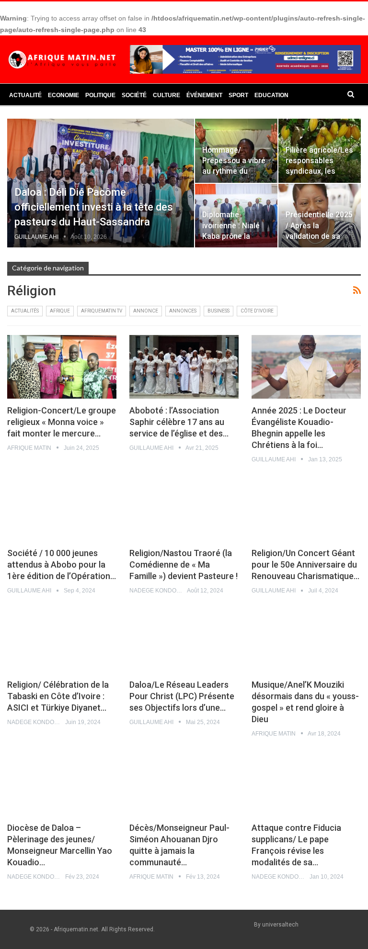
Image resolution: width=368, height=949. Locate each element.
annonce (145, 310)
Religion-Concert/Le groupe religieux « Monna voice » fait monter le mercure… (61, 421)
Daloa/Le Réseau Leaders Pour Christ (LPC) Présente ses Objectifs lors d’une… (181, 696)
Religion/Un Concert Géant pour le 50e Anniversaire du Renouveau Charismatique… (305, 564)
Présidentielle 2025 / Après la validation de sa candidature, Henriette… (319, 236)
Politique (100, 95)
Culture (166, 95)
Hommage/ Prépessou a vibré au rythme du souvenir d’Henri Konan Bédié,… (233, 171)
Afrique (60, 310)
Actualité (25, 95)
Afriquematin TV (101, 310)
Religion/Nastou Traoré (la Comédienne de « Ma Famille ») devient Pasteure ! (183, 564)
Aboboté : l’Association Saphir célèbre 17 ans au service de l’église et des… (179, 421)
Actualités (25, 310)
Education (271, 95)
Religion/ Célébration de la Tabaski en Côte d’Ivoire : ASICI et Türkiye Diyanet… (58, 696)
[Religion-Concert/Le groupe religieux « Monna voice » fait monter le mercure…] (61, 366)
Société (134, 95)
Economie (63, 95)
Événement (204, 95)
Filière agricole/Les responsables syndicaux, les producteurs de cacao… (319, 171)
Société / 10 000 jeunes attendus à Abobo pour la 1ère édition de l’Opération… (61, 564)
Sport (238, 95)
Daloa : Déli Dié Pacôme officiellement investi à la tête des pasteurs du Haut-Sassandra (93, 207)
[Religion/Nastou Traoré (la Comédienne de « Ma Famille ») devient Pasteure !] (184, 509)
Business (218, 310)
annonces (182, 310)
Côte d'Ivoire (257, 310)
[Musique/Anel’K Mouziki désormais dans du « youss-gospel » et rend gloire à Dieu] (306, 641)
